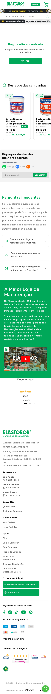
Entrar (35, 4)
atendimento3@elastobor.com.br (22, 584)
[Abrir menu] (4, 4)
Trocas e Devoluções (13, 564)
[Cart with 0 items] (46, 4)
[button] (17, 116)
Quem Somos (10, 506)
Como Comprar (11, 542)
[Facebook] (4, 613)
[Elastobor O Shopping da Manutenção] (16, 4)
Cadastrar (40, 174)
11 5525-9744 (11, 478)
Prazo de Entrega (12, 551)
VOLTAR (25, 61)
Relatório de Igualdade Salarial (12, 570)
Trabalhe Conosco (12, 511)
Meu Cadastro (10, 522)
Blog (5, 538)
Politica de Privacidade (9, 558)
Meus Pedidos (10, 526)
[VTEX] (29, 691)
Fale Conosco (10, 547)
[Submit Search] (47, 16)
